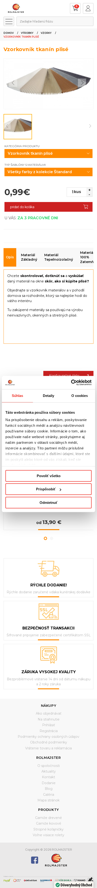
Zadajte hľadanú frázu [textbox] (36, 21)
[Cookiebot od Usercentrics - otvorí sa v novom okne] (71, 382)
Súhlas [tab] (17, 396)
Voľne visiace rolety (48, 835)
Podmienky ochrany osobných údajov (48, 736)
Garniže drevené (48, 818)
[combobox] (54, 21)
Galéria (48, 794)
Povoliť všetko (49, 476)
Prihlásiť (48, 725)
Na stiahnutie (49, 719)
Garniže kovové (48, 823)
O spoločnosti (48, 766)
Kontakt (48, 777)
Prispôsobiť (46, 489)
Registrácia (49, 731)
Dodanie (49, 783)
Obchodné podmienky (48, 742)
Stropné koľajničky (48, 829)
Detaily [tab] (48, 396)
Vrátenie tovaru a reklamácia (48, 748)
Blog (49, 789)
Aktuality (48, 771)
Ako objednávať (48, 713)
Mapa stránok (48, 800)
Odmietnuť (48, 503)
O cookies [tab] (79, 396)
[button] (45, 538)
